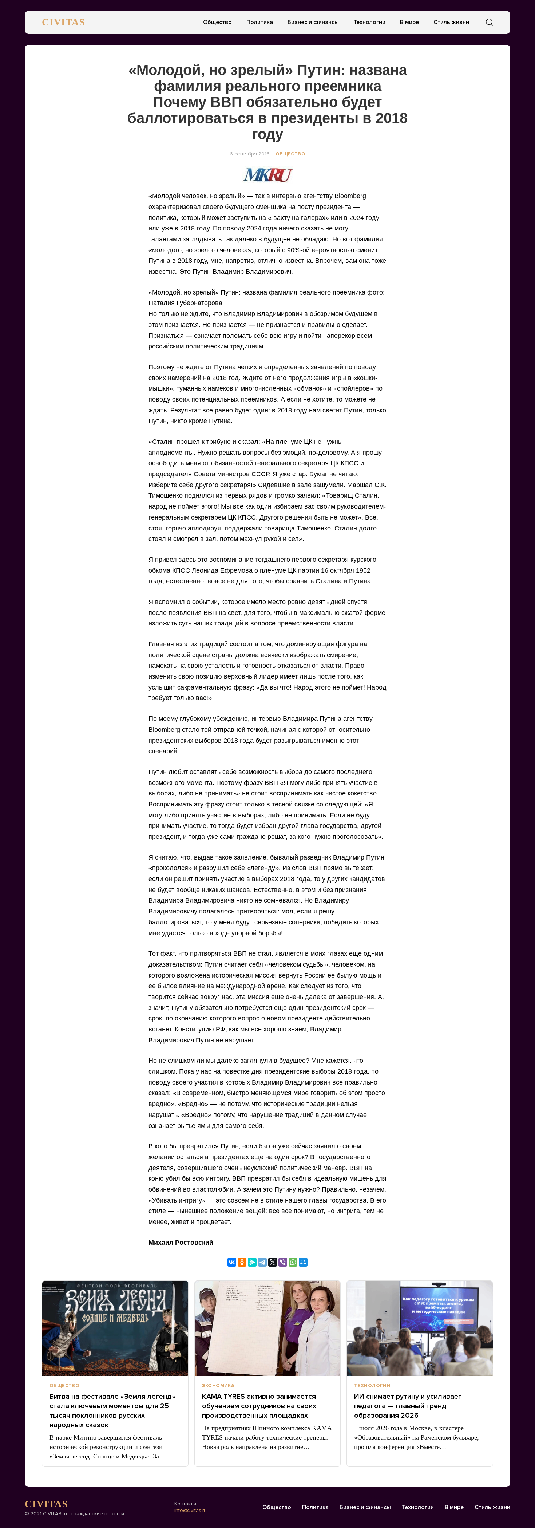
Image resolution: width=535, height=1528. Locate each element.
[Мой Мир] (303, 1262)
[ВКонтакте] (231, 1262)
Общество (217, 22)
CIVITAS (63, 22)
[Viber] (282, 1262)
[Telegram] (262, 1262)
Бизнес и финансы (313, 22)
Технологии (369, 22)
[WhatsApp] (293, 1262)
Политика (259, 22)
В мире (409, 22)
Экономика (218, 1386)
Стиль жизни (451, 22)
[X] (272, 1262)
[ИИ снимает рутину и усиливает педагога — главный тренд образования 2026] (420, 1328)
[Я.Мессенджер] (252, 1262)
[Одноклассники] (242, 1262)
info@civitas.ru (190, 1510)
